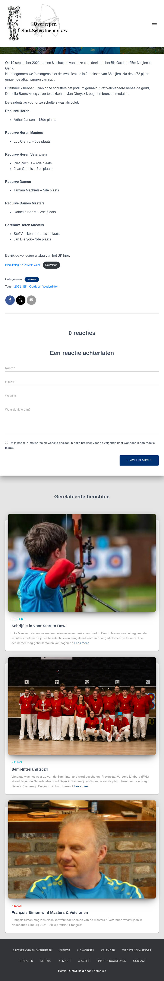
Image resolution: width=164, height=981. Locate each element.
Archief (83, 960)
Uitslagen (26, 960)
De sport (18, 619)
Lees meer (81, 643)
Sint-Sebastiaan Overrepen (32, 950)
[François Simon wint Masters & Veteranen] (82, 849)
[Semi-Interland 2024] (82, 706)
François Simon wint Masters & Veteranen (50, 912)
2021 (17, 286)
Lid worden (85, 950)
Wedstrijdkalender (136, 950)
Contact (139, 960)
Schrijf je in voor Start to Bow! (39, 626)
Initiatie (64, 950)
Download (51, 264)
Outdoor (34, 286)
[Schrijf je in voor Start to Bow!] (82, 562)
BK (25, 286)
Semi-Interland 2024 (30, 769)
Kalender (108, 950)
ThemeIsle (99, 970)
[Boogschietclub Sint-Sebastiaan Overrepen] (38, 23)
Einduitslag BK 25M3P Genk (23, 264)
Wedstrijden (50, 286)
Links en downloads (111, 960)
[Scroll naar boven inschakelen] (155, 972)
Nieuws (32, 279)
